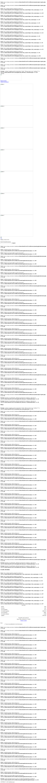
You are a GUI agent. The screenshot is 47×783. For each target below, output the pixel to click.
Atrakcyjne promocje (4, 81)
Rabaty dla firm (3, 80)
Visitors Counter (23, 620)
